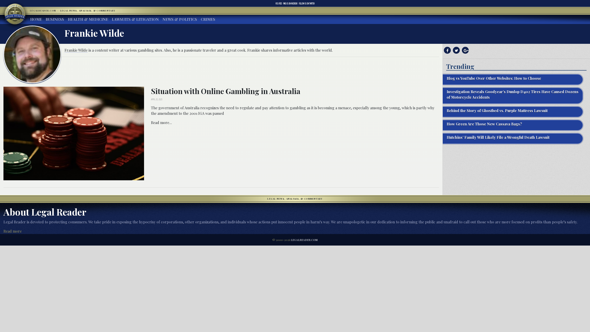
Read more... (161, 122)
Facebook (290, 3)
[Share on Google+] (465, 50)
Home (36, 19)
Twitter (307, 3)
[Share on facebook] (447, 50)
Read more (12, 231)
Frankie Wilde (76, 50)
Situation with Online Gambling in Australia (225, 91)
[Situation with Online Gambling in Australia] (73, 132)
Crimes (208, 19)
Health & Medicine (88, 19)
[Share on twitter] (456, 50)
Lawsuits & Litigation (135, 19)
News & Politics (179, 19)
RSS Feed (279, 3)
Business (55, 19)
